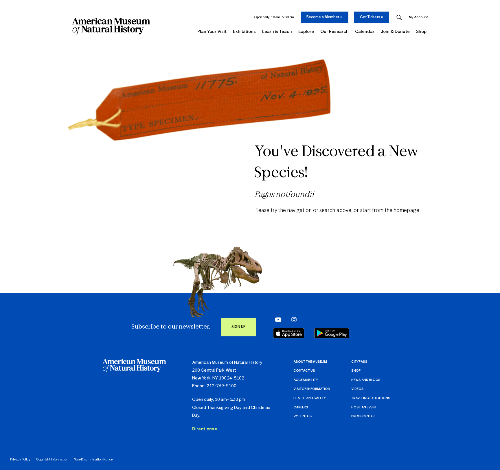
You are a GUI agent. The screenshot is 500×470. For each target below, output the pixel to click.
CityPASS (359, 361)
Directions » (205, 429)
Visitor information (311, 388)
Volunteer (302, 416)
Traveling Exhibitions (370, 398)
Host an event (364, 407)
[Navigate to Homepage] (111, 26)
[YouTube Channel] (276, 319)
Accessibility (305, 379)
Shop (356, 370)
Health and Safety (309, 398)
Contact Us (304, 370)
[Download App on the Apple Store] (288, 333)
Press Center (363, 416)
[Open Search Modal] (399, 17)
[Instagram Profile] (292, 319)
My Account (418, 17)
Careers (300, 407)
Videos (357, 388)
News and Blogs (365, 379)
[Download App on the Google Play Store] (331, 333)
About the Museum (310, 361)
